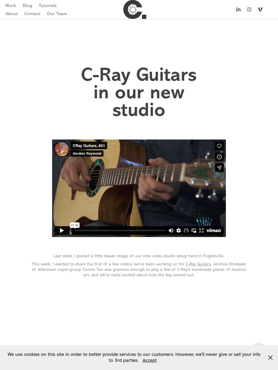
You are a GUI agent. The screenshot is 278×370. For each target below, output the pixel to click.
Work (10, 5)
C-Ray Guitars (198, 264)
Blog (27, 5)
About (11, 13)
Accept (150, 360)
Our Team (57, 13)
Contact (32, 13)
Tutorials (48, 5)
